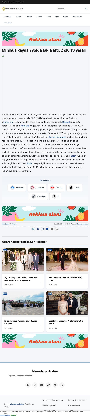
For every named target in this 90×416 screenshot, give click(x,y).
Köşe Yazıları (77, 16)
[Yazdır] (52, 229)
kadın (73, 156)
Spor (57, 16)
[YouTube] (41, 385)
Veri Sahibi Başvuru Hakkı (53, 400)
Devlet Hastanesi (57, 137)
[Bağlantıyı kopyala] (57, 229)
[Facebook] (28, 385)
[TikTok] (48, 385)
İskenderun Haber (45, 371)
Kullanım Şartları (49, 405)
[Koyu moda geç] (53, 8)
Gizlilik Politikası (74, 405)
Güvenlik (39, 16)
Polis (29, 163)
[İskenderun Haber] (12, 9)
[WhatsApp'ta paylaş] (43, 229)
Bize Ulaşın (8, 23)
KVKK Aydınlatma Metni (77, 400)
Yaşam (65, 16)
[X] (55, 385)
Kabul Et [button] (13, 415)
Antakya (25, 125)
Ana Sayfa (7, 16)
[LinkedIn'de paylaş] (47, 229)
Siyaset (18, 16)
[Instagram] (34, 385)
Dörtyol (66, 122)
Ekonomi (29, 16)
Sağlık (49, 16)
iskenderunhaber (82, 224)
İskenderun (7, 122)
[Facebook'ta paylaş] (33, 229)
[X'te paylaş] (38, 229)
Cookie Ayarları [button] (5, 415)
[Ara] (86, 9)
